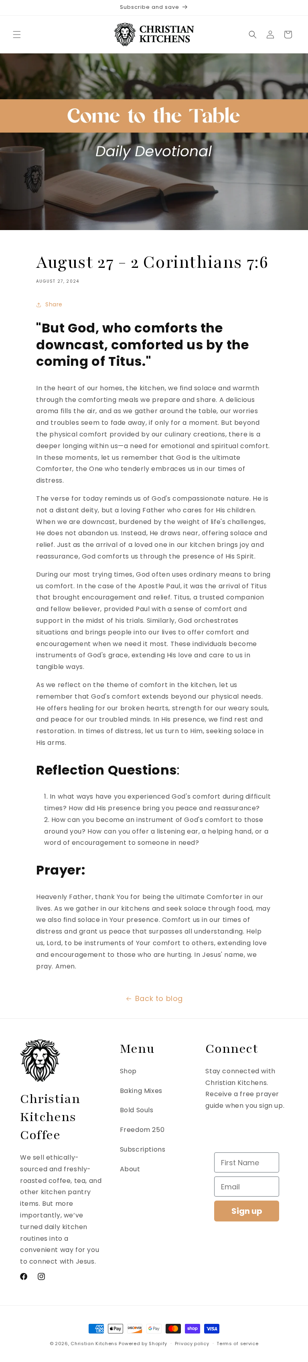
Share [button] (54, 304)
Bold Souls (137, 1110)
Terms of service (237, 1343)
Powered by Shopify (143, 1343)
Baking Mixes (141, 1090)
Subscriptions (143, 1149)
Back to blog (159, 998)
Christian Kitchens (94, 1343)
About (130, 1169)
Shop (128, 1071)
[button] (17, 34)
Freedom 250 (142, 1129)
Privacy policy (192, 1343)
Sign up (246, 1211)
